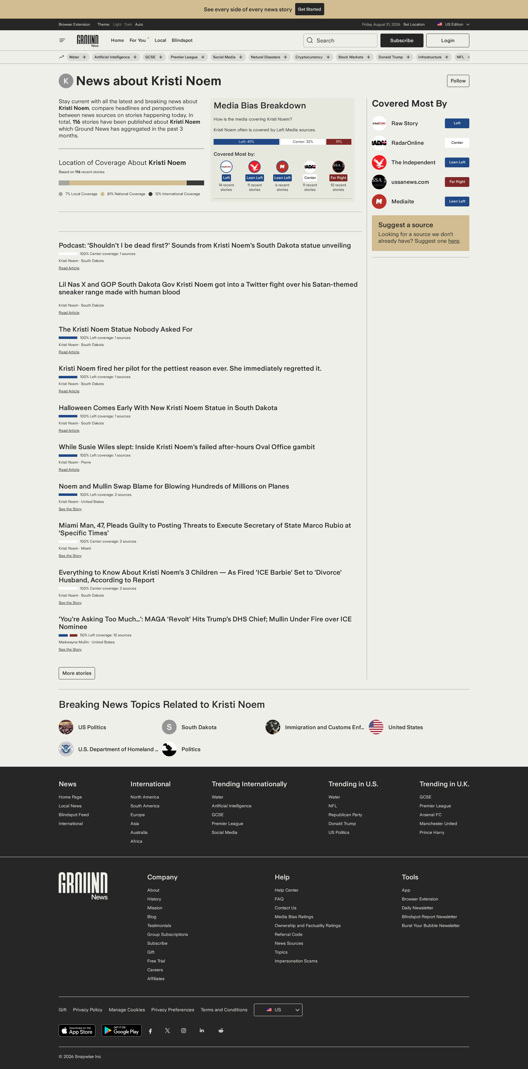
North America (144, 796)
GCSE (150, 57)
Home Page (70, 796)
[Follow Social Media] (241, 57)
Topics (281, 952)
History (154, 898)
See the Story (70, 509)
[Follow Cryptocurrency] (328, 57)
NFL (460, 57)
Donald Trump (391, 57)
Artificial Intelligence (112, 57)
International (71, 823)
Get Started (309, 9)
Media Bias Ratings (294, 916)
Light (117, 24)
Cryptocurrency (309, 57)
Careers (155, 969)
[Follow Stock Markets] (368, 57)
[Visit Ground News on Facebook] (150, 1031)
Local (160, 40)
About (153, 890)
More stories (76, 673)
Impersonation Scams (296, 960)
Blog (151, 916)
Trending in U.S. (353, 784)
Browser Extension (74, 24)
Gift (150, 952)
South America (145, 805)
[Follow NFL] (469, 57)
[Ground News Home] (87, 41)
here (453, 241)
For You (138, 40)
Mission (154, 907)
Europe (137, 814)
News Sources (289, 943)
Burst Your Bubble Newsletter (431, 925)
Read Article (69, 268)
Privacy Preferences (172, 1010)
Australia (139, 832)
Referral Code (288, 934)
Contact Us (285, 907)
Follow (458, 81)
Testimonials (159, 925)
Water (74, 57)
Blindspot (182, 40)
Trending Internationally (249, 784)
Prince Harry (432, 832)
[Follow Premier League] (203, 57)
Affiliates (155, 978)
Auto (139, 24)
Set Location (414, 24)
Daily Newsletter (417, 907)
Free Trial (156, 960)
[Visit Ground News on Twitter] (167, 1030)
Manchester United (438, 823)
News (67, 784)
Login (447, 40)
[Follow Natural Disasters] (285, 57)
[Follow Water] (84, 57)
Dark (128, 24)
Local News (70, 805)
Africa (136, 841)
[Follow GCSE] (160, 57)
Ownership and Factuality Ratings (308, 925)
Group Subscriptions (167, 934)
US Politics (338, 832)
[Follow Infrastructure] (446, 57)
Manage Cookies (127, 1010)
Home (117, 40)
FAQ (279, 898)
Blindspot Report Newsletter (429, 916)
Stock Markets (350, 57)
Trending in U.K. (444, 784)
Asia (134, 823)
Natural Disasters (265, 57)
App (406, 890)
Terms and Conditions (224, 1010)
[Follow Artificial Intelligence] (135, 57)
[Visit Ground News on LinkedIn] (201, 1030)
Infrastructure (430, 57)
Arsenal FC (431, 814)
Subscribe (401, 40)
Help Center (287, 890)
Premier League (184, 57)
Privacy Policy (87, 1010)
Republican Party (345, 814)
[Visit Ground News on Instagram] (183, 1030)
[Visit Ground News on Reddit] (221, 1030)
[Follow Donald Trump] (408, 57)
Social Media (224, 57)
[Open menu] (62, 40)
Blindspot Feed (74, 814)
